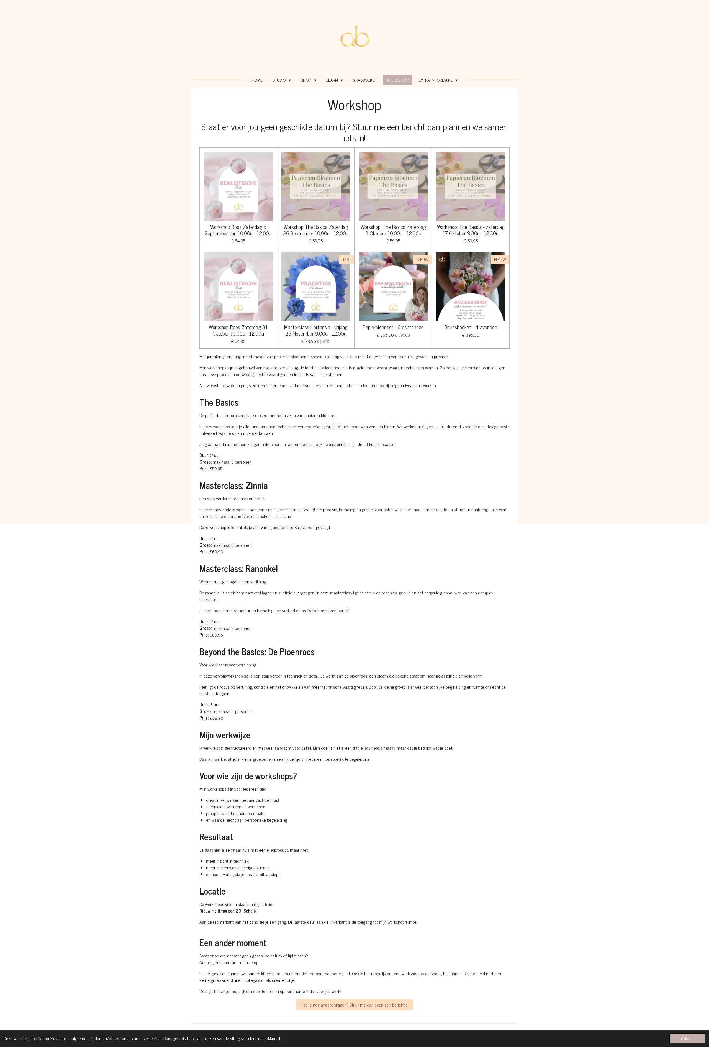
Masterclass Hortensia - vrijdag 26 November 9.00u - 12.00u (316, 330)
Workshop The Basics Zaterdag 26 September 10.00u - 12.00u (315, 230)
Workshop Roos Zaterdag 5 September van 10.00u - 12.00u (238, 230)
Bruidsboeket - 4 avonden (471, 327)
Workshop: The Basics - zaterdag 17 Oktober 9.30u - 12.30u (471, 230)
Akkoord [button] (687, 1038)
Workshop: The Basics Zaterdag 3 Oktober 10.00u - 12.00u (393, 230)
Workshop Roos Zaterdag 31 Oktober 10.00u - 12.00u (238, 330)
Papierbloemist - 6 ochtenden (393, 327)
